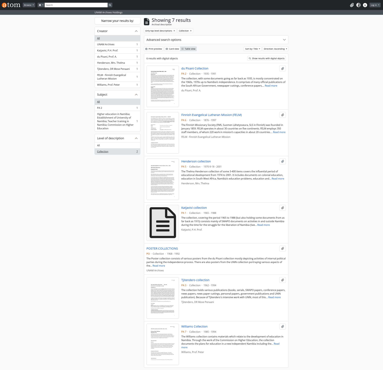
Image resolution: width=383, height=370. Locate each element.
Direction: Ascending (274, 48)
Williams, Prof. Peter (117, 85)
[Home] (12, 5)
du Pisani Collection (194, 68)
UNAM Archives (117, 45)
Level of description (110, 138)
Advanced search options (163, 40)
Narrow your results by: (117, 21)
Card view (173, 48)
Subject (102, 94)
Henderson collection (196, 161)
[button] (352, 5)
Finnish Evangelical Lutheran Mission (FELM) (211, 115)
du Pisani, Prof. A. (117, 57)
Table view (189, 48)
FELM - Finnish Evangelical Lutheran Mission (117, 76)
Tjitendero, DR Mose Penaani (117, 69)
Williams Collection (194, 326)
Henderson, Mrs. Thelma (117, 63)
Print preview (155, 48)
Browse (28, 5)
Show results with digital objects (268, 58)
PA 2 (117, 108)
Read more (271, 85)
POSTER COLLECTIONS (162, 248)
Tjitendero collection (195, 280)
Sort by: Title (251, 48)
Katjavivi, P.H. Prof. (117, 51)
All (98, 38)
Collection (117, 152)
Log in (374, 5)
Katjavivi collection (194, 208)
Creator (102, 31)
